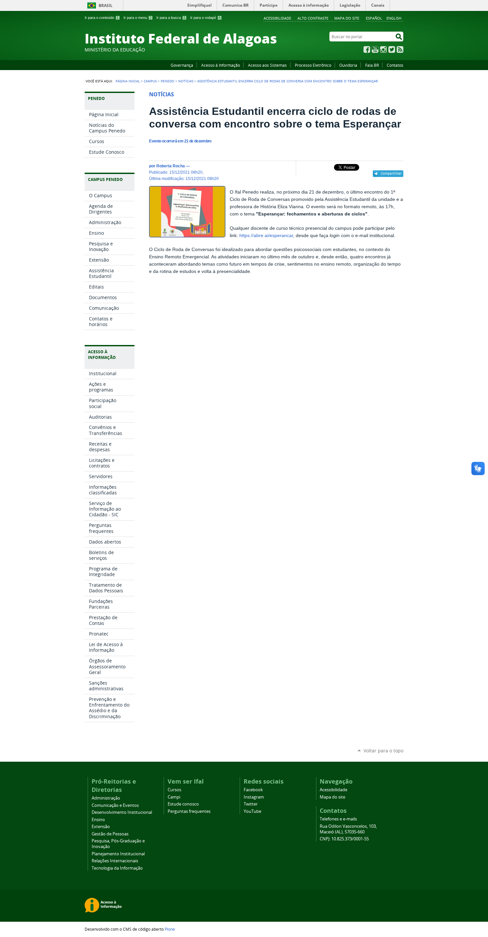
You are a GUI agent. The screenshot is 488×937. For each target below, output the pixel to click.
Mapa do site (346, 18)
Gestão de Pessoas (110, 834)
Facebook (367, 49)
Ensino (98, 819)
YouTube (375, 49)
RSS (400, 49)
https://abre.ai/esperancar (266, 235)
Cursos (174, 790)
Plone (170, 929)
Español (374, 18)
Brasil (106, 5)
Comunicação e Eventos (115, 805)
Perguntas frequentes (189, 811)
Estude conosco (183, 804)
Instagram (383, 49)
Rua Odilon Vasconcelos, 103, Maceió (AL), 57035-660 (348, 829)
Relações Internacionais (115, 861)
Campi (174, 797)
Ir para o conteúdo (102, 18)
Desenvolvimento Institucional (122, 812)
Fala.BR (372, 65)
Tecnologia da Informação (117, 868)
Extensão (101, 826)
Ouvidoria (348, 65)
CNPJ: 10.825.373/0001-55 (344, 839)
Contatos (395, 65)
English (393, 18)
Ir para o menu (137, 18)
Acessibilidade (277, 18)
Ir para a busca (170, 18)
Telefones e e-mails (338, 819)
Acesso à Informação (220, 65)
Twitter (391, 49)
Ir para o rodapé (205, 18)
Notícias (185, 81)
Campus (150, 81)
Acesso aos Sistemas (267, 65)
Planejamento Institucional (118, 854)
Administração (106, 798)
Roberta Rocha (170, 166)
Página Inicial (128, 81)
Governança (182, 65)
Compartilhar (391, 173)
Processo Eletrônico (313, 65)
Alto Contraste (312, 18)
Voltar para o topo (383, 750)
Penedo (167, 81)
